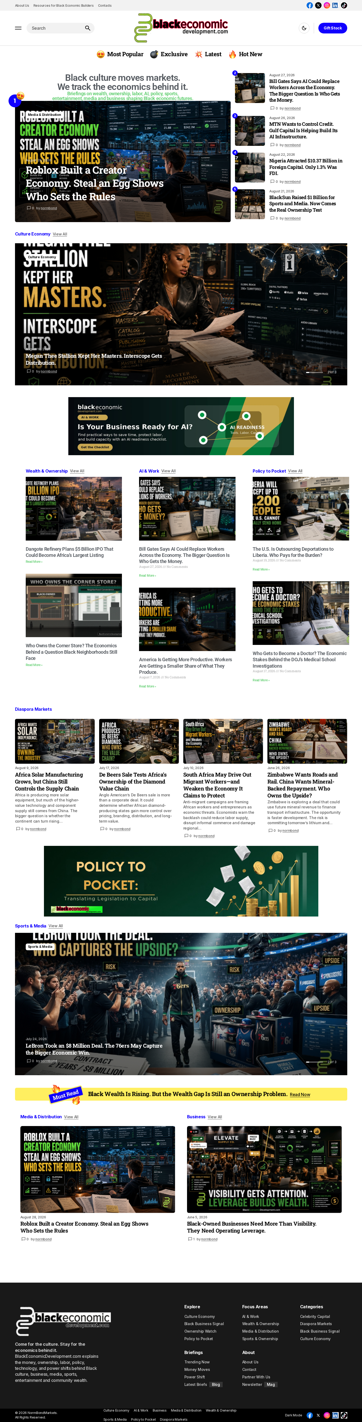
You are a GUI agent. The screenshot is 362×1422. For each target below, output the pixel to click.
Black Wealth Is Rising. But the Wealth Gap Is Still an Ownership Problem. (199, 1094)
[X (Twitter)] (318, 5)
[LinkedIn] (335, 5)
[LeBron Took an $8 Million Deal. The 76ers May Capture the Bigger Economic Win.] (181, 1004)
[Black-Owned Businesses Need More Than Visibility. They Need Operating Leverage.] (264, 1169)
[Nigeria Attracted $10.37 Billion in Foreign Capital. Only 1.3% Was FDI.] (250, 167)
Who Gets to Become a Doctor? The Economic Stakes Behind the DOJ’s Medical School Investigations (299, 660)
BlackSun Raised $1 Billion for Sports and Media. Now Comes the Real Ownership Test (302, 203)
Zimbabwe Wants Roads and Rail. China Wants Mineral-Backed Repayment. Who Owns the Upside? (302, 785)
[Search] (88, 28)
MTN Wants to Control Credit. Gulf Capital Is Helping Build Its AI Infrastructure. (303, 130)
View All (60, 234)
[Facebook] (309, 5)
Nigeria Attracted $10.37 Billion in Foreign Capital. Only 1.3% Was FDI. (305, 167)
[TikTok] (344, 5)
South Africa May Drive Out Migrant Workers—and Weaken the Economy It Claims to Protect (217, 785)
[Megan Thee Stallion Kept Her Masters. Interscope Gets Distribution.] (181, 314)
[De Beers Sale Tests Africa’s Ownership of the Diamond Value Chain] (139, 741)
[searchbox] (54, 28)
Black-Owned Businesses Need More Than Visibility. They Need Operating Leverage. (251, 1227)
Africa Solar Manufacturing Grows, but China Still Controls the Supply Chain (49, 781)
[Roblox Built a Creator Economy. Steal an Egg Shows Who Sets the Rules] (123, 161)
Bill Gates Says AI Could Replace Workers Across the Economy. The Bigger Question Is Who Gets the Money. (304, 90)
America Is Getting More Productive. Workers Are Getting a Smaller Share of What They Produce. (185, 666)
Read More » (34, 562)
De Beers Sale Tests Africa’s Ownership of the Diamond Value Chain (133, 781)
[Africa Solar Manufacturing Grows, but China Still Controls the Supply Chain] (55, 741)
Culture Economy (42, 257)
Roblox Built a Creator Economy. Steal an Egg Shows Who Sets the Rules (84, 1227)
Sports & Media (40, 947)
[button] (18, 28)
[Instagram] (327, 5)
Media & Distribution (44, 115)
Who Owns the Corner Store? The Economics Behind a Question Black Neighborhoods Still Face (72, 652)
